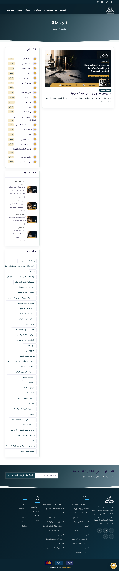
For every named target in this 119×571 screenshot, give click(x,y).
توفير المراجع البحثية (55, 522)
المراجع (29, 135)
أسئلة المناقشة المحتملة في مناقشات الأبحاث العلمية (17, 234)
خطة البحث (28, 98)
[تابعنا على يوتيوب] (103, 2)
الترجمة (30, 73)
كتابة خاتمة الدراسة (55, 517)
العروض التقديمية (26, 162)
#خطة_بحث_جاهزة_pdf (27, 319)
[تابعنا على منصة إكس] (107, 2)
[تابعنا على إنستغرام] (98, 2)
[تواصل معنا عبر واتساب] (105, 536)
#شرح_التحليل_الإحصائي (26, 287)
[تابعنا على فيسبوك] (111, 2)
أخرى (31, 107)
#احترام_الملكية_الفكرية (26, 398)
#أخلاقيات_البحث (29, 393)
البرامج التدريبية (27, 157)
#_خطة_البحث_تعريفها (27, 261)
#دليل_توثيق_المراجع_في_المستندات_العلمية (19, 266)
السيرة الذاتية (27, 88)
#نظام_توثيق (30, 324)
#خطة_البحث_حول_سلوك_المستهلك (21, 372)
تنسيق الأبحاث (27, 93)
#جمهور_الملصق (29, 435)
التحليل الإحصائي (26, 69)
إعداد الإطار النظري (80, 517)
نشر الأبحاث (28, 102)
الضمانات (21, 509)
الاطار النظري (27, 59)
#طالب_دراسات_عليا (27, 314)
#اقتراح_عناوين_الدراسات (26, 340)
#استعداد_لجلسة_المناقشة (25, 282)
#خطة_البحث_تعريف (27, 367)
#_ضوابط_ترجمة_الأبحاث (26, 351)
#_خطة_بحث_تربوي (28, 451)
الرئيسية (63, 10)
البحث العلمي (27, 64)
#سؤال (32, 335)
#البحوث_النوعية (29, 382)
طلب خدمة (11, 10)
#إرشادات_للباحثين (28, 377)
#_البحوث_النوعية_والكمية (26, 293)
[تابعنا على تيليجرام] (99, 530)
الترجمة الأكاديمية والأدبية (23, 149)
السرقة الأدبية (27, 83)
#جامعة (32, 272)
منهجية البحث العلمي (24, 125)
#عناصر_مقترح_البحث (27, 356)
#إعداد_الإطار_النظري (27, 308)
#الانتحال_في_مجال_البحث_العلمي (22, 420)
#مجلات (32, 414)
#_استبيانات (31, 404)
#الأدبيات (13, 430)
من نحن (22, 504)
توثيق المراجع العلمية (54, 548)
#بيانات (17, 435)
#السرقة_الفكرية (29, 425)
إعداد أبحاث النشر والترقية (53, 526)
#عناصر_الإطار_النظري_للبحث (24, 409)
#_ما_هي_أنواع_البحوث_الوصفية (24, 330)
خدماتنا (38, 10)
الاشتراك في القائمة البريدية (20, 475)
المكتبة (20, 10)
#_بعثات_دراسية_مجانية (26, 303)
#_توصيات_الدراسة (28, 388)
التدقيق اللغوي (27, 144)
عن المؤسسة (51, 10)
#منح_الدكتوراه (30, 346)
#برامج (32, 441)
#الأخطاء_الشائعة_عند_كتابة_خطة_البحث (20, 361)
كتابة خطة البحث (81, 513)
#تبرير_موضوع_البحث (27, 430)
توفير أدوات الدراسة (79, 539)
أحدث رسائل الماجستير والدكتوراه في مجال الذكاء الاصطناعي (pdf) (17, 190)
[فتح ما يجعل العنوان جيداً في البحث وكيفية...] (78, 77)
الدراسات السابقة (26, 78)
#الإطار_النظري (21, 335)
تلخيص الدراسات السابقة (53, 504)
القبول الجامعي (27, 139)
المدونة (28, 10)
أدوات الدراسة (27, 112)
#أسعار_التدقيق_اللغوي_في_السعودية (21, 298)
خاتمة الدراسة (27, 130)
